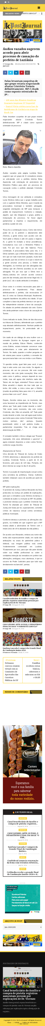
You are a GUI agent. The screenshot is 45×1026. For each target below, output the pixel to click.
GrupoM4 (23, 818)
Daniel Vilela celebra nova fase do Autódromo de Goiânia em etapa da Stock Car (21, 109)
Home (9, 1022)
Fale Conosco (24, 1024)
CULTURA (24, 13)
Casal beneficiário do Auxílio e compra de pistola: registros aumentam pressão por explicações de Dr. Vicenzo (21, 994)
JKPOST (6, 66)
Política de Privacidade (30, 1022)
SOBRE (17, 1022)
